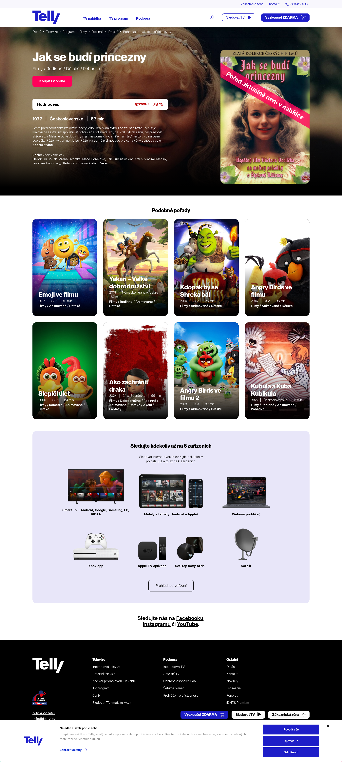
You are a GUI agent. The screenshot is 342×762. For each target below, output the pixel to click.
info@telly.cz (44, 719)
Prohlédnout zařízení (171, 585)
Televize (52, 32)
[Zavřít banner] (328, 726)
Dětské (113, 32)
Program (69, 32)
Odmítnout (291, 752)
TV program (118, 18)
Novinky (232, 681)
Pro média (233, 688)
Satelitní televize (103, 674)
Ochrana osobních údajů (180, 681)
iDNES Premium (237, 703)
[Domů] (46, 17)
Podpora (143, 18)
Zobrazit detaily (71, 750)
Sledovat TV (235, 17)
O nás (230, 667)
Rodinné (98, 32)
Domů (36, 32)
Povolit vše (291, 729)
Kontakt (274, 4)
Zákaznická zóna (252, 4)
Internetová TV (174, 667)
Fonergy (232, 695)
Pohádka (129, 32)
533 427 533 (43, 713)
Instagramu (157, 624)
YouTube (187, 624)
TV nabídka (92, 18)
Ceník (96, 695)
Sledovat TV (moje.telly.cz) (111, 703)
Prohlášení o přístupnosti (180, 695)
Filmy (83, 32)
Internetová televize (106, 667)
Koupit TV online (52, 81)
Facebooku (189, 618)
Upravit (289, 741)
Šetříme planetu (174, 688)
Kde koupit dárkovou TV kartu (113, 681)
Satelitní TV (171, 674)
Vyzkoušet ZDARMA (281, 17)
